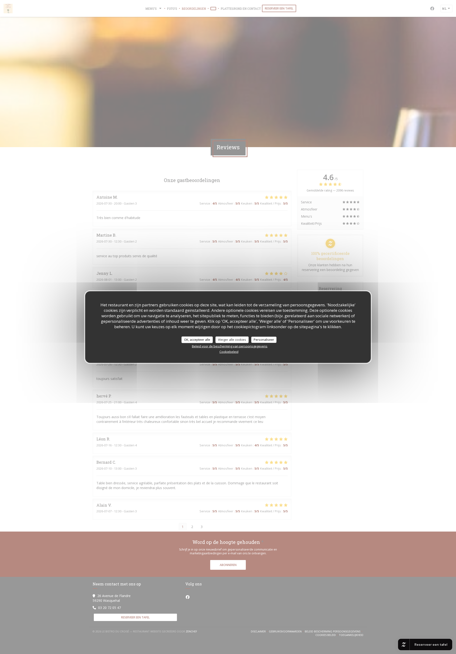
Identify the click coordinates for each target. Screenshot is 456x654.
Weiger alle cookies (232, 339)
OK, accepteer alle (197, 339)
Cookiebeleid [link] (228, 351)
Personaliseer (264, 339)
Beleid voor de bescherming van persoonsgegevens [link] (229, 346)
